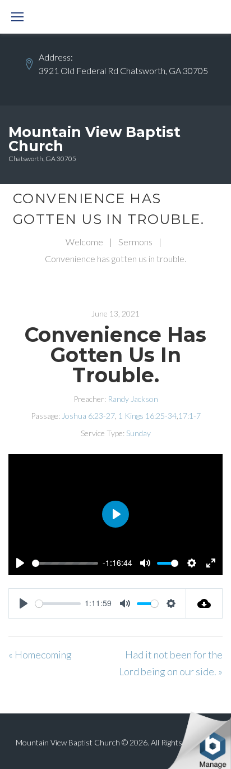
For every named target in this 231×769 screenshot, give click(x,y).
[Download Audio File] (204, 603)
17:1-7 (189, 415)
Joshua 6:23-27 (88, 415)
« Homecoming (40, 654)
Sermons (135, 241)
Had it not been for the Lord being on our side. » (171, 663)
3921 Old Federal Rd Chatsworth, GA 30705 (123, 70)
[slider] (65, 563)
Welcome (84, 241)
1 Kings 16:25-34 (147, 415)
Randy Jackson (133, 399)
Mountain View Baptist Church (94, 138)
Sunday (138, 433)
